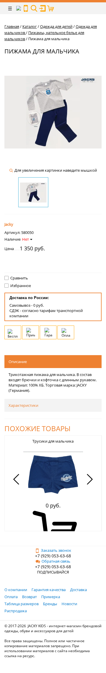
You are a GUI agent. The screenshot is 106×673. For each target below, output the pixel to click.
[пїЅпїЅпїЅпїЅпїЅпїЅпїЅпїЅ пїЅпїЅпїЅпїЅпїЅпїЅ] (25, 8)
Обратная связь (56, 561)
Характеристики (23, 405)
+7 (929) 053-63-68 (53, 556)
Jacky (8, 224)
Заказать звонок (56, 550)
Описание (18, 361)
